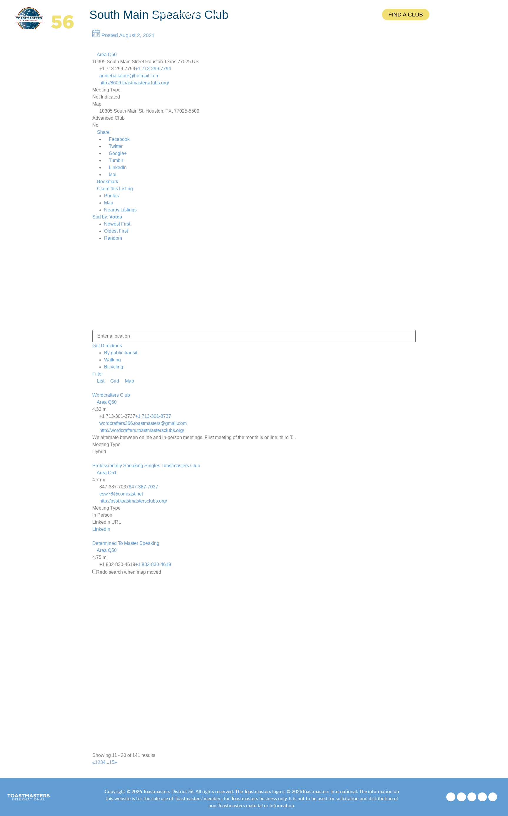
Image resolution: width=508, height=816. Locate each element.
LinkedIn (117, 167)
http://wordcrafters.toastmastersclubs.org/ (141, 430)
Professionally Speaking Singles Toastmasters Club (146, 465)
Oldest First (116, 230)
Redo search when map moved (128, 572)
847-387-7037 (143, 486)
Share (103, 132)
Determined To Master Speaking (125, 543)
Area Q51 (106, 472)
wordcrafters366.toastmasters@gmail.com (143, 423)
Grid (114, 380)
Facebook (119, 139)
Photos (111, 195)
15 (111, 762)
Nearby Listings (120, 209)
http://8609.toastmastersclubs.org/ (134, 82)
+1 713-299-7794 (153, 68)
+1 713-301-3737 (153, 416)
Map (108, 202)
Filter (97, 373)
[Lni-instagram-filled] (461, 797)
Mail (113, 174)
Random (113, 238)
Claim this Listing (114, 188)
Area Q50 (106, 54)
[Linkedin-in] (492, 797)
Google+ (117, 153)
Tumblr (115, 160)
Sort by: (107, 216)
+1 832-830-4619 (153, 564)
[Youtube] (482, 797)
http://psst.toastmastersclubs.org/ (133, 500)
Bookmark (107, 181)
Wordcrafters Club (111, 395)
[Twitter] (472, 797)
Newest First (117, 223)
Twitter (115, 146)
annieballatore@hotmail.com (129, 75)
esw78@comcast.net (121, 493)
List (100, 380)
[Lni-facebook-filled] (450, 797)
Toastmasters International (329, 791)
